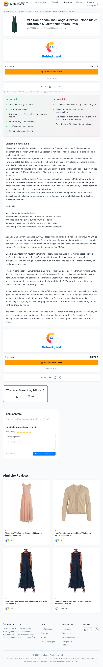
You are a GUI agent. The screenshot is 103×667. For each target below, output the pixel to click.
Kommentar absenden (44, 454)
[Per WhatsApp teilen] (55, 87)
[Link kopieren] (60, 87)
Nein (33, 396)
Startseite (9, 11)
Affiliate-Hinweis (68, 637)
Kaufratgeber (46, 629)
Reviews (20, 11)
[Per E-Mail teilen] (50, 87)
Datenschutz (67, 633)
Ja (20, 396)
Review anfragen (48, 642)
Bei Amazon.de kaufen (53, 72)
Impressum (66, 629)
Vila (29, 11)
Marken (44, 637)
